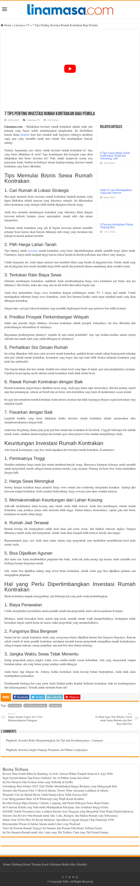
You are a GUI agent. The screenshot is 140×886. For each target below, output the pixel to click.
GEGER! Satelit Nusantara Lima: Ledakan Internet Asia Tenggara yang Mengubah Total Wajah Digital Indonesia (68, 811)
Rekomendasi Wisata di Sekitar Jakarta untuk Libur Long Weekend (41, 824)
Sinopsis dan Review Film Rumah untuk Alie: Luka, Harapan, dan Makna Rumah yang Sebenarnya (60, 815)
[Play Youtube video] (70, 69)
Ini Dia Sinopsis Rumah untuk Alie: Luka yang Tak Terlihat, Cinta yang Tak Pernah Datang (55, 832)
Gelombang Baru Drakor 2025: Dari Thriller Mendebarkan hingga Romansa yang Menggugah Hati (60, 786)
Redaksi (82, 864)
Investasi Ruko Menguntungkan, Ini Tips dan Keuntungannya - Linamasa (60, 740)
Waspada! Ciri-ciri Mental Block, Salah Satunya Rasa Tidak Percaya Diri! (45, 794)
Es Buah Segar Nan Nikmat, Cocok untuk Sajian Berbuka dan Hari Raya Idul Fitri (114, 718)
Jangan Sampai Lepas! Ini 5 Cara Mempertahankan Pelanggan (25, 717)
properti (25, 134)
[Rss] (63, 877)
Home (7, 25)
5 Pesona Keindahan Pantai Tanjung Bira (116, 226)
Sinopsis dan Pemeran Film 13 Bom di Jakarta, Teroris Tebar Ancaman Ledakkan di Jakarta (55, 790)
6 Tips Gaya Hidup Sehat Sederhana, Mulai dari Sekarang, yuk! (115, 155)
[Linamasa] (70, 9)
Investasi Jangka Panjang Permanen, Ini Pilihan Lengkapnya (53, 750)
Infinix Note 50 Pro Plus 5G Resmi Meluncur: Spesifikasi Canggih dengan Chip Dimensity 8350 (58, 820)
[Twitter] (69, 877)
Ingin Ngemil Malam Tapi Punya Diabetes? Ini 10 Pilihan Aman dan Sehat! (46, 778)
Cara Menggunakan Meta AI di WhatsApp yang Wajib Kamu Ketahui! (43, 799)
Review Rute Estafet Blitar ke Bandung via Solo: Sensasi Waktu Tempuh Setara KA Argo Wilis (58, 773)
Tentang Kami (40, 864)
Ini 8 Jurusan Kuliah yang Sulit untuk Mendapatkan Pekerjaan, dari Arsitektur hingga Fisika (55, 807)
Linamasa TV (22, 25)
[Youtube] (76, 877)
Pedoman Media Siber (63, 864)
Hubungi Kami (21, 864)
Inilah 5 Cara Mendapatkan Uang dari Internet (116, 191)
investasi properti (36, 705)
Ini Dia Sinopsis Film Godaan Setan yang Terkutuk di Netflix (38, 782)
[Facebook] (66, 877)
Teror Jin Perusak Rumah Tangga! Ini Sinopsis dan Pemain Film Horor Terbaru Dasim (52, 828)
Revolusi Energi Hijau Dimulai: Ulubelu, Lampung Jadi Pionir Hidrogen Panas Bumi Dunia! (56, 803)
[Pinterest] (73, 877)
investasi (33, 250)
